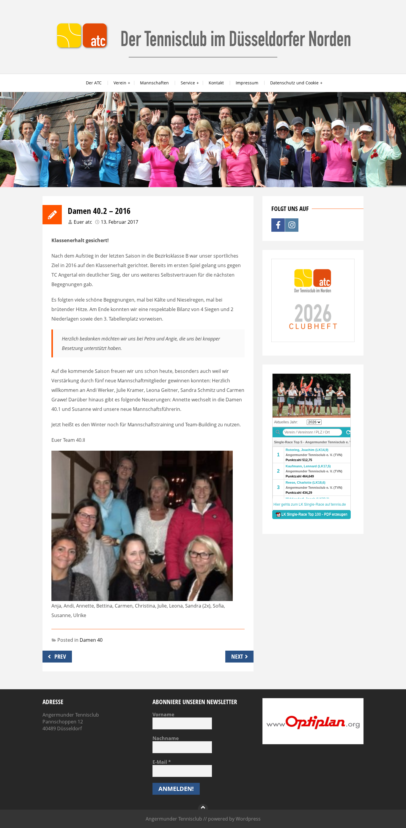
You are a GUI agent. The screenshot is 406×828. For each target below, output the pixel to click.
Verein (120, 83)
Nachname (165, 738)
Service (188, 83)
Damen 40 (91, 640)
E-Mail (161, 762)
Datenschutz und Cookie (294, 83)
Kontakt (216, 83)
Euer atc (83, 222)
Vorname (163, 714)
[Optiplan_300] (312, 742)
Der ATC (94, 83)
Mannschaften (154, 83)
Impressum (247, 83)
